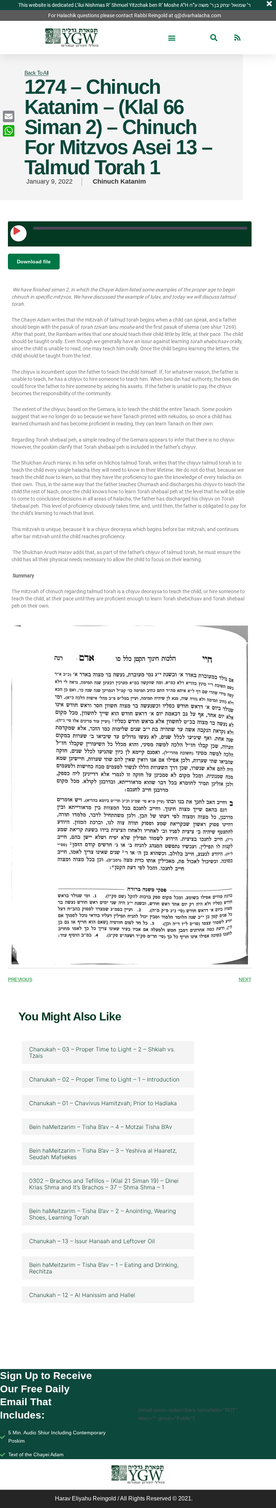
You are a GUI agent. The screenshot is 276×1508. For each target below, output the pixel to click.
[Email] (8, 116)
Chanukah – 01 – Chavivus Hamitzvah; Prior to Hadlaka (103, 1103)
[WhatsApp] (8, 131)
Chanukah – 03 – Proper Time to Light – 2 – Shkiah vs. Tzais (102, 1052)
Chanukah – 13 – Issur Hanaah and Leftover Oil (92, 1241)
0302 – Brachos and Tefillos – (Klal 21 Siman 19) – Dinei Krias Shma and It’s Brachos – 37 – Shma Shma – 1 (104, 1183)
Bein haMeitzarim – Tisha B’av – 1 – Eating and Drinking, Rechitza (104, 1268)
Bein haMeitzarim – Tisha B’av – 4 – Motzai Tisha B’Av (100, 1127)
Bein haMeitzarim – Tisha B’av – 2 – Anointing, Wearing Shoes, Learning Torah (102, 1214)
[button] (172, 37)
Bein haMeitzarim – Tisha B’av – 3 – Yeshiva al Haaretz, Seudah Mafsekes (103, 1153)
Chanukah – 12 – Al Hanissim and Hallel (82, 1295)
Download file (34, 261)
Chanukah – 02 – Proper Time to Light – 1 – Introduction (104, 1079)
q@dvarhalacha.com (197, 15)
